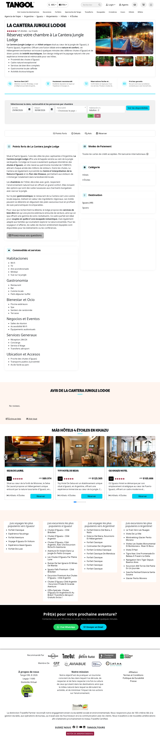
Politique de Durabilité (133, 678)
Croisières (113, 12)
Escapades (101, 12)
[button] (91, 4)
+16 (148, 24)
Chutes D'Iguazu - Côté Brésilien (58, 531)
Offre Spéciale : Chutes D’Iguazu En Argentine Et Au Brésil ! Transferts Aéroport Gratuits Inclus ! (61, 594)
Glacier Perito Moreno (136, 578)
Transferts (89, 12)
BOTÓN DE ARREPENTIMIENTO (80, 733)
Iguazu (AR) (87, 202)
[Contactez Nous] (135, 4)
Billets (140, 12)
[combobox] (71, 109)
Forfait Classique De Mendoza (101, 553)
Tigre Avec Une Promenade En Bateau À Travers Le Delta (140, 554)
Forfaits (58, 12)
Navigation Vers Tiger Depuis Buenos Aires (140, 561)
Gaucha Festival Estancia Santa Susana (140, 573)
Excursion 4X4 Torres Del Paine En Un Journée (140, 567)
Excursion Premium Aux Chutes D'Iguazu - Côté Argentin (62, 576)
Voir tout (32, 418)
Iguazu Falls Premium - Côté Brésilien (61, 570)
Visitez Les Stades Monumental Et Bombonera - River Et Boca (140, 544)
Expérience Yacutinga (18, 533)
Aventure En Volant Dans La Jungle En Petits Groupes (61, 552)
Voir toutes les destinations (28, 12)
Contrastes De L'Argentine (99, 546)
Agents (124, 4)
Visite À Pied (132, 549)
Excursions (47, 12)
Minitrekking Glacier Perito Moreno (139, 538)
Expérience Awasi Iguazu (20, 545)
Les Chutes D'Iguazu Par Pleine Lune (62, 558)
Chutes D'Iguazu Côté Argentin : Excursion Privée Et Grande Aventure (62, 584)
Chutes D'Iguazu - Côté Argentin (58, 537)
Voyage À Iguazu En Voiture (21, 541)
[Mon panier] (143, 4)
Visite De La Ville (133, 533)
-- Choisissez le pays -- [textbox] (66, 110)
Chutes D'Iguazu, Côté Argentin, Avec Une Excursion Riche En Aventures (61, 544)
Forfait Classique (16, 530)
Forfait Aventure (16, 537)
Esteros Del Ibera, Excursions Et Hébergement (100, 537)
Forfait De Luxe (15, 548)
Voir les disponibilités (138, 108)
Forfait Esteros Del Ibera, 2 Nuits (99, 531)
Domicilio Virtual (29, 682)
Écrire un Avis (14, 418)
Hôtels (131, 12)
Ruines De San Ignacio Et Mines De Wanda (62, 564)
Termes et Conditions (133, 675)
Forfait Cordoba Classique (99, 549)
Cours (122, 12)
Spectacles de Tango (73, 12)
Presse (133, 681)
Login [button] (111, 4)
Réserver (41, 496)
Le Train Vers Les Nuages (138, 530)
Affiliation (133, 672)
